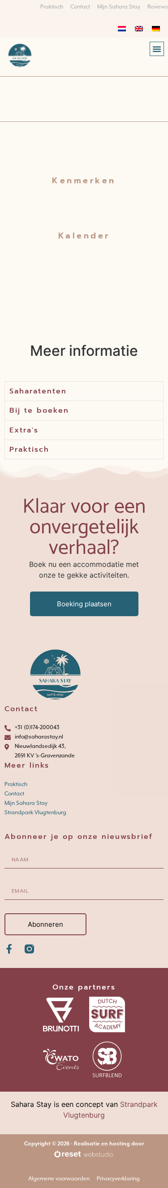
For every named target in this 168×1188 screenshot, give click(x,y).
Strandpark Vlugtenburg (35, 812)
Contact (14, 794)
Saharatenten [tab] (38, 391)
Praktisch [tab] (29, 449)
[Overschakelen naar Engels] (138, 28)
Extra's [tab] (24, 430)
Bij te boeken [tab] (39, 410)
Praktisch (15, 784)
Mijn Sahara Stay (25, 803)
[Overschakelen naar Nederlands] (121, 28)
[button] (157, 49)
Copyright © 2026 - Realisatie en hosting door (84, 1143)
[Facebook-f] (9, 949)
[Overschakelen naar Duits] (155, 28)
